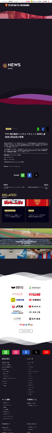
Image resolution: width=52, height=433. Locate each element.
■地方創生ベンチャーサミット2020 (12, 155)
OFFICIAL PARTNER (26, 331)
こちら (18, 166)
